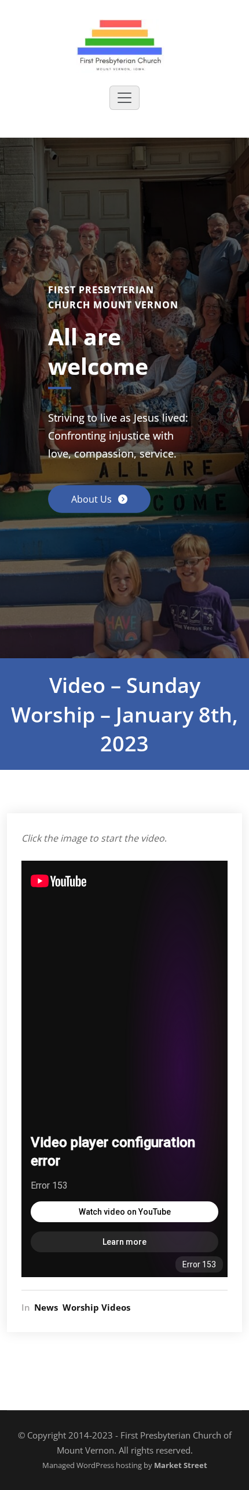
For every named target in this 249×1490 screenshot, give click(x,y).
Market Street (179, 1465)
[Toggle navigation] (124, 98)
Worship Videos (96, 1307)
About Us (92, 499)
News (46, 1307)
